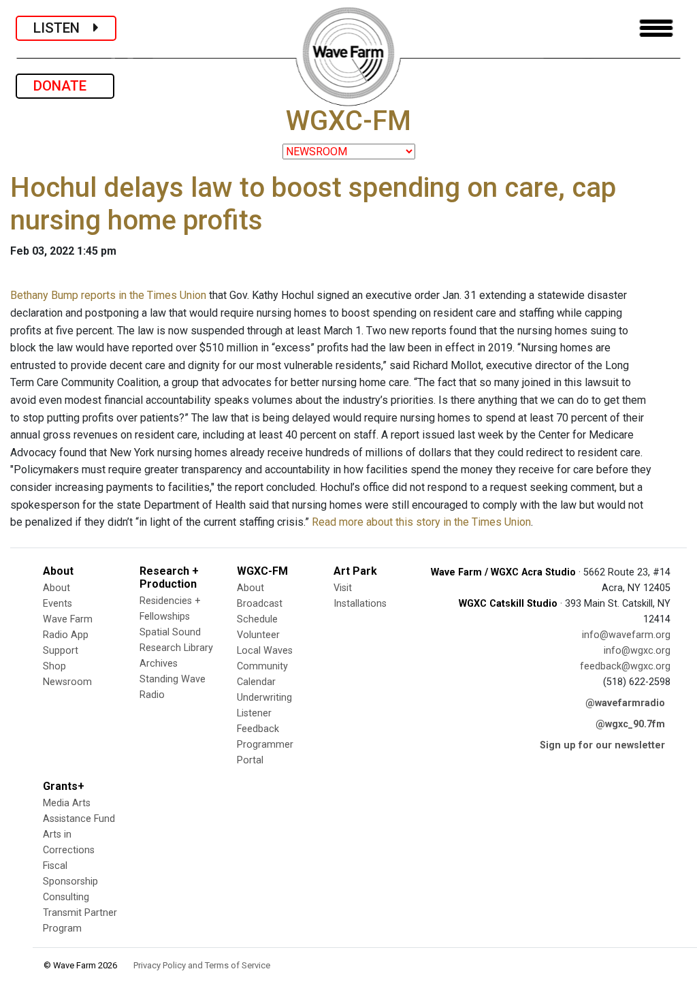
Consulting (66, 897)
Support (60, 650)
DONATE (65, 86)
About (56, 588)
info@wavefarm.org (626, 635)
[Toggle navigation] (656, 28)
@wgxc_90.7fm (630, 724)
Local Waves (265, 650)
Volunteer (258, 635)
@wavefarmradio (625, 703)
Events (57, 603)
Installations (360, 603)
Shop (54, 666)
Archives (159, 663)
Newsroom (67, 682)
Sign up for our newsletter (602, 745)
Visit (343, 588)
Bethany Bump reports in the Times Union (108, 295)
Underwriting (264, 697)
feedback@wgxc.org (625, 666)
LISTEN (63, 28)
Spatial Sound (170, 632)
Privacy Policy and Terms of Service (201, 965)
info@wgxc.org (637, 650)
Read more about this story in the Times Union (421, 521)
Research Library (176, 648)
